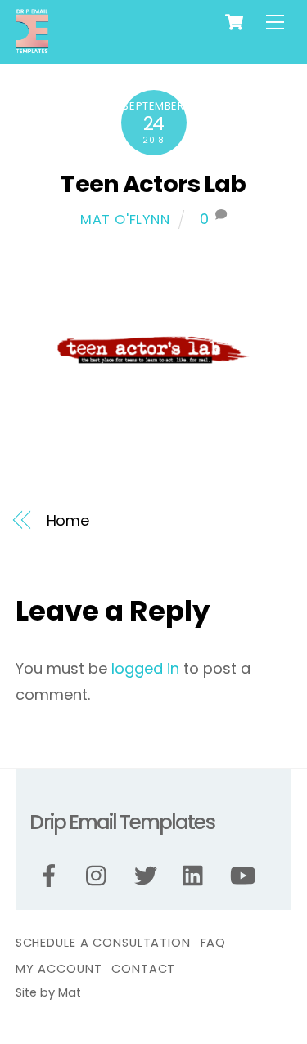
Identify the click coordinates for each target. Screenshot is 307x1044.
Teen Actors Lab (153, 184)
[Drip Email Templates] (32, 47)
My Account (59, 969)
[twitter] (148, 876)
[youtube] (245, 876)
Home (68, 520)
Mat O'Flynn (125, 219)
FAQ (214, 942)
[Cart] (234, 22)
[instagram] (100, 876)
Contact (143, 969)
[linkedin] (196, 876)
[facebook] (51, 876)
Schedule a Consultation (103, 942)
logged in (145, 668)
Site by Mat (48, 992)
